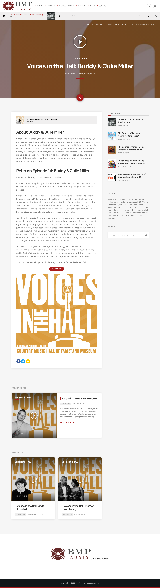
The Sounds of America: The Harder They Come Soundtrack (132, 162)
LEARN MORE (56, 269)
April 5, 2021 (123, 153)
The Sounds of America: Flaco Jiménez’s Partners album (132, 148)
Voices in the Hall (121, 24)
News (92, 6)
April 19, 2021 (124, 125)
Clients (82, 6)
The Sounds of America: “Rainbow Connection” (129, 134)
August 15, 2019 (79, 404)
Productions (65, 6)
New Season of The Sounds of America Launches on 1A (131, 175)
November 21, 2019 (35, 514)
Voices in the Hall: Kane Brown (79, 398)
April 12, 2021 (124, 139)
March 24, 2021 (124, 180)
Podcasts (108, 24)
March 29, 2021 (124, 167)
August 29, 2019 (87, 74)
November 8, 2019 (81, 514)
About (50, 6)
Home (40, 6)
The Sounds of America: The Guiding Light (27, 15)
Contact (103, 6)
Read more (67, 422)
